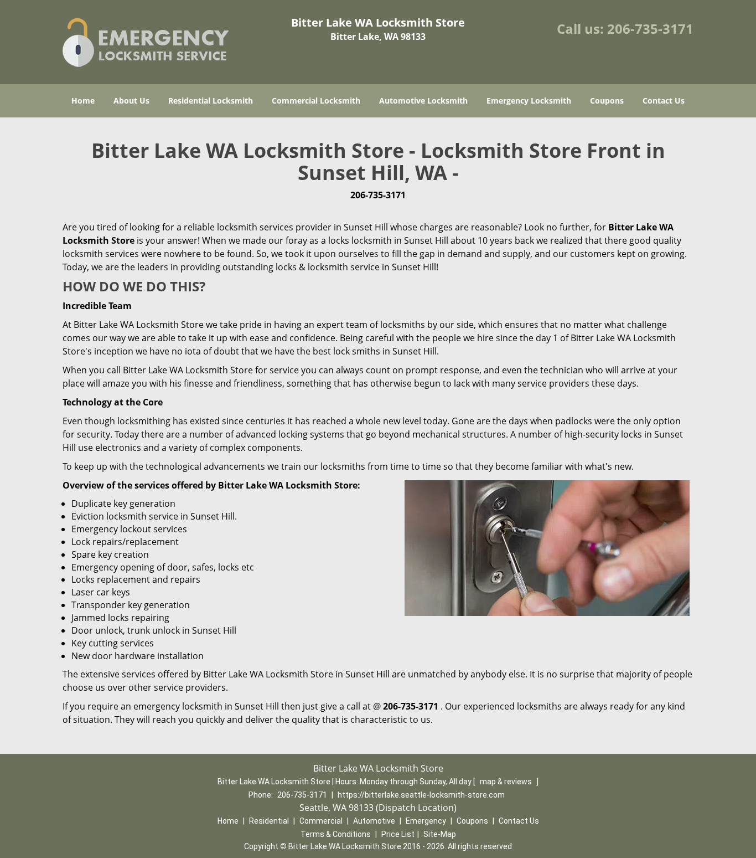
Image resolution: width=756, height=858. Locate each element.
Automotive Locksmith (423, 100)
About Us (131, 100)
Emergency (426, 820)
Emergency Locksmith (528, 100)
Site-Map (439, 834)
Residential (269, 820)
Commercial (321, 820)
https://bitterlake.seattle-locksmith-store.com (421, 794)
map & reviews (507, 781)
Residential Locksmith (210, 100)
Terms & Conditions (336, 834)
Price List (398, 834)
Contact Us (664, 100)
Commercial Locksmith (316, 100)
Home (83, 100)
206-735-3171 (650, 28)
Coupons (607, 100)
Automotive (374, 820)
